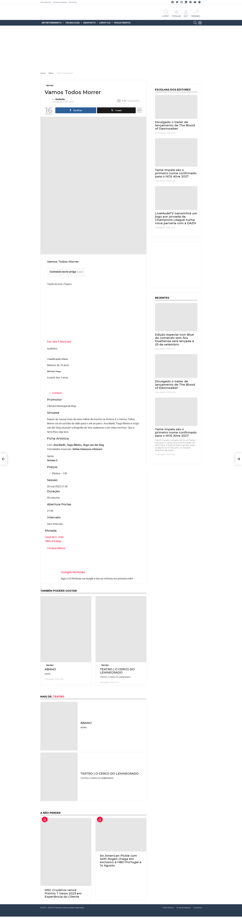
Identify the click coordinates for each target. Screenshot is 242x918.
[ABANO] (65, 629)
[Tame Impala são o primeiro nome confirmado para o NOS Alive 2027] (176, 152)
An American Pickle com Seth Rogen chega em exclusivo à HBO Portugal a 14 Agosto (120, 860)
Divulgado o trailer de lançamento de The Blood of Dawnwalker (175, 125)
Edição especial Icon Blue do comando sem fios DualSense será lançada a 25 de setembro (174, 339)
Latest (165, 16)
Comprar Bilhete (56, 548)
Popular (176, 16)
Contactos (72, 2)
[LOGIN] (200, 23)
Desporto (89, 22)
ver (80, 272)
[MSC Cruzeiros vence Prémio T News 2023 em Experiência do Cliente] (65, 852)
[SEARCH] (195, 23)
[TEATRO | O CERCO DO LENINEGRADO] (121, 629)
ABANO (50, 669)
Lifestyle (104, 22)
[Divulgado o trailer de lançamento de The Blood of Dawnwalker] (176, 107)
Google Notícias (73, 572)
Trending (195, 16)
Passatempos (122, 22)
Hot (186, 16)
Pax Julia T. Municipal (59, 341)
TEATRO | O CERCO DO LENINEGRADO (117, 670)
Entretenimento (52, 22)
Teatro (49, 665)
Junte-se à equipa (60, 2)
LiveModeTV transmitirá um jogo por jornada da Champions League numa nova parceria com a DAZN (176, 218)
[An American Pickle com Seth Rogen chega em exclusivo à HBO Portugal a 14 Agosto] (121, 834)
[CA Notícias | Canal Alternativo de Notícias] (121, 914)
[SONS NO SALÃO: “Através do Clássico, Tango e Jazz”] (3, 459)
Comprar (57, 392)
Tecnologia (72, 22)
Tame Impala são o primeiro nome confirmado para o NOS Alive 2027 (176, 173)
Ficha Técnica (45, 2)
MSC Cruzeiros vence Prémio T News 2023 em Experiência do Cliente (63, 893)
